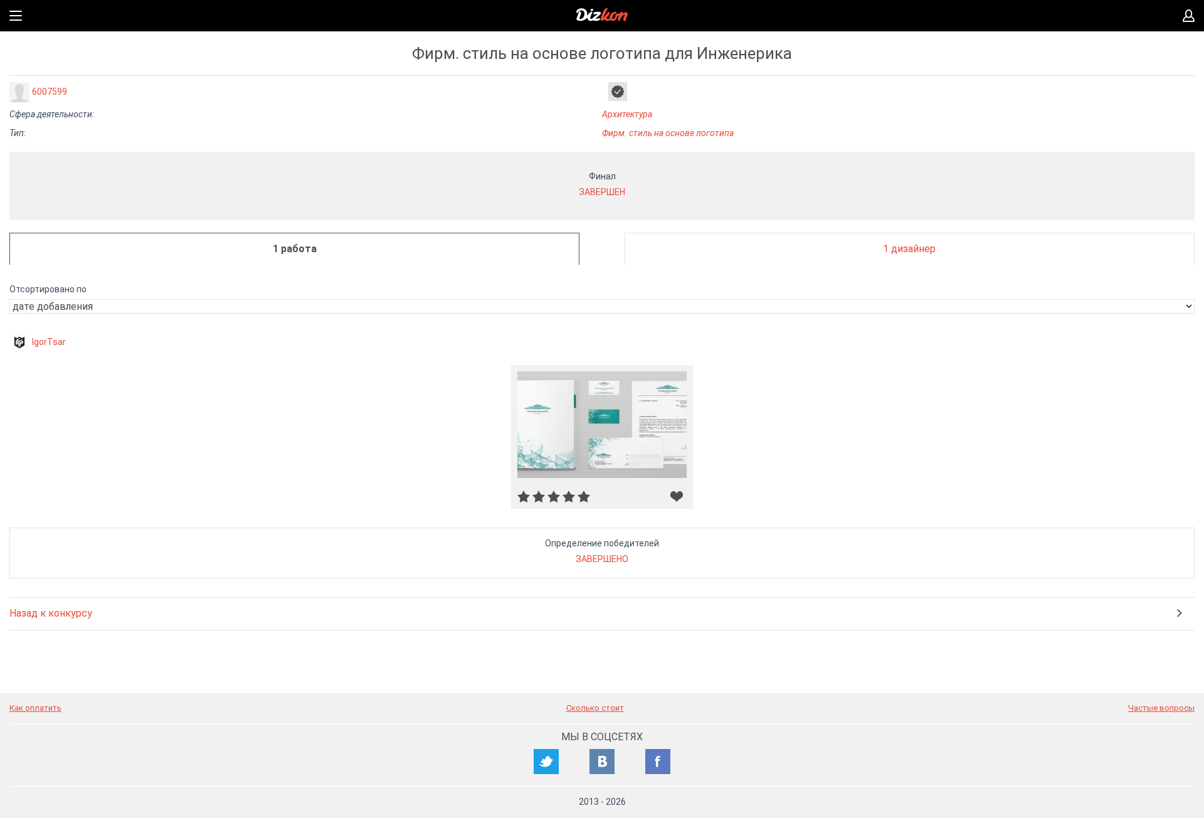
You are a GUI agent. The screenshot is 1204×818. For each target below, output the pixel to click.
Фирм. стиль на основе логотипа (668, 133)
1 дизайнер (909, 249)
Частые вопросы (1161, 708)
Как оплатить (35, 708)
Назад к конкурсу (50, 613)
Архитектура (627, 114)
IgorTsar (49, 342)
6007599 (49, 92)
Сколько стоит (595, 708)
